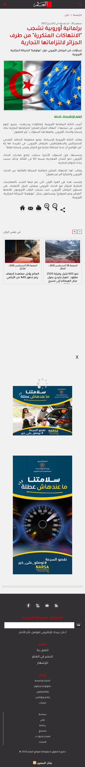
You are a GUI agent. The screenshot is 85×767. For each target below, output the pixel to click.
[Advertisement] (33, 383)
